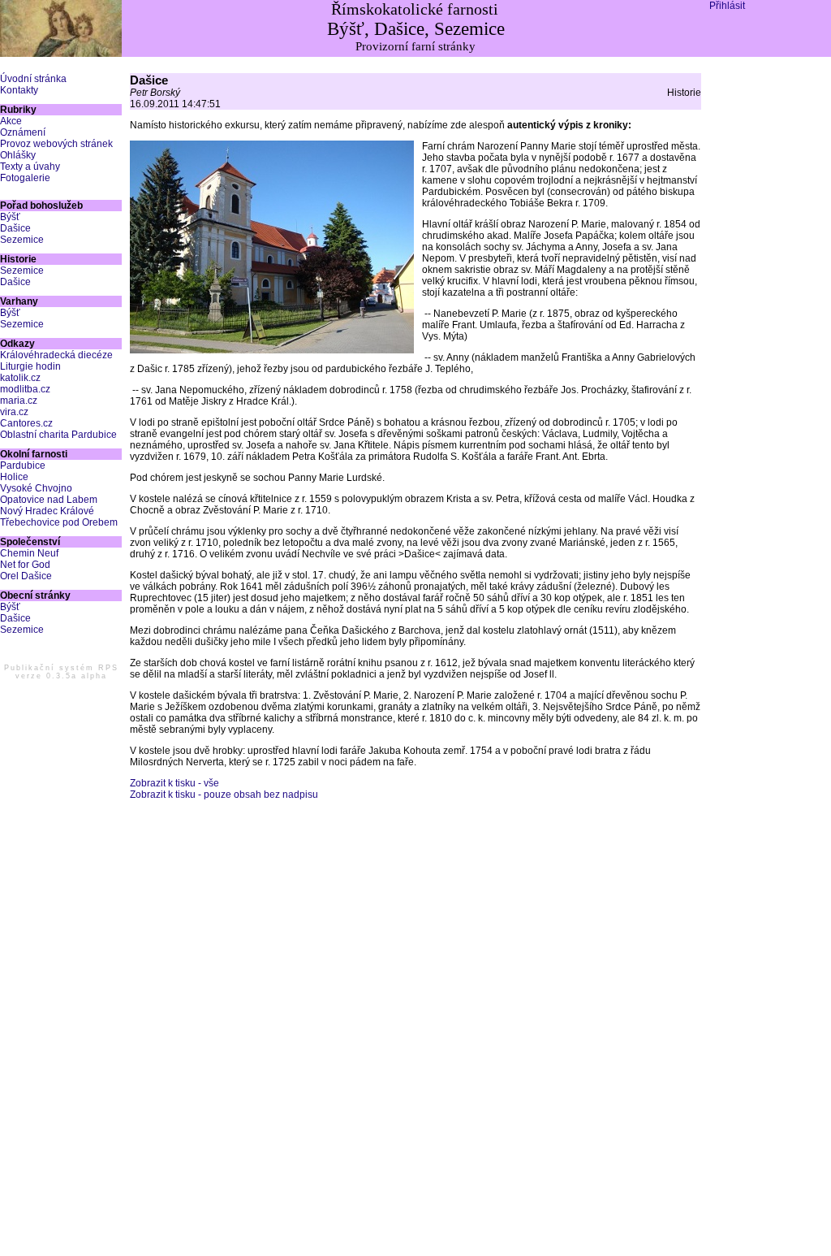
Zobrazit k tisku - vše (174, 783)
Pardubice (22, 465)
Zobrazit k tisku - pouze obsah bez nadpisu (224, 794)
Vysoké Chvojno (36, 488)
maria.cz (18, 400)
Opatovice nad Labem (48, 499)
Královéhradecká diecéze (56, 355)
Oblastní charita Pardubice (58, 434)
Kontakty (19, 90)
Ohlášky (18, 155)
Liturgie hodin (30, 366)
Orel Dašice (26, 576)
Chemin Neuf (29, 553)
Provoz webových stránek (56, 143)
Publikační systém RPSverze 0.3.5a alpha (61, 672)
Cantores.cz (26, 423)
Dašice (15, 228)
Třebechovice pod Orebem (59, 522)
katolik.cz (20, 377)
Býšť (10, 217)
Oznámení (22, 132)
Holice (14, 477)
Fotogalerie (25, 178)
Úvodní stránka (33, 78)
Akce (11, 121)
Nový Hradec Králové (47, 511)
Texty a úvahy (30, 166)
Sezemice (22, 239)
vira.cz (14, 412)
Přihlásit (727, 5)
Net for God (25, 564)
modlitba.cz (25, 389)
